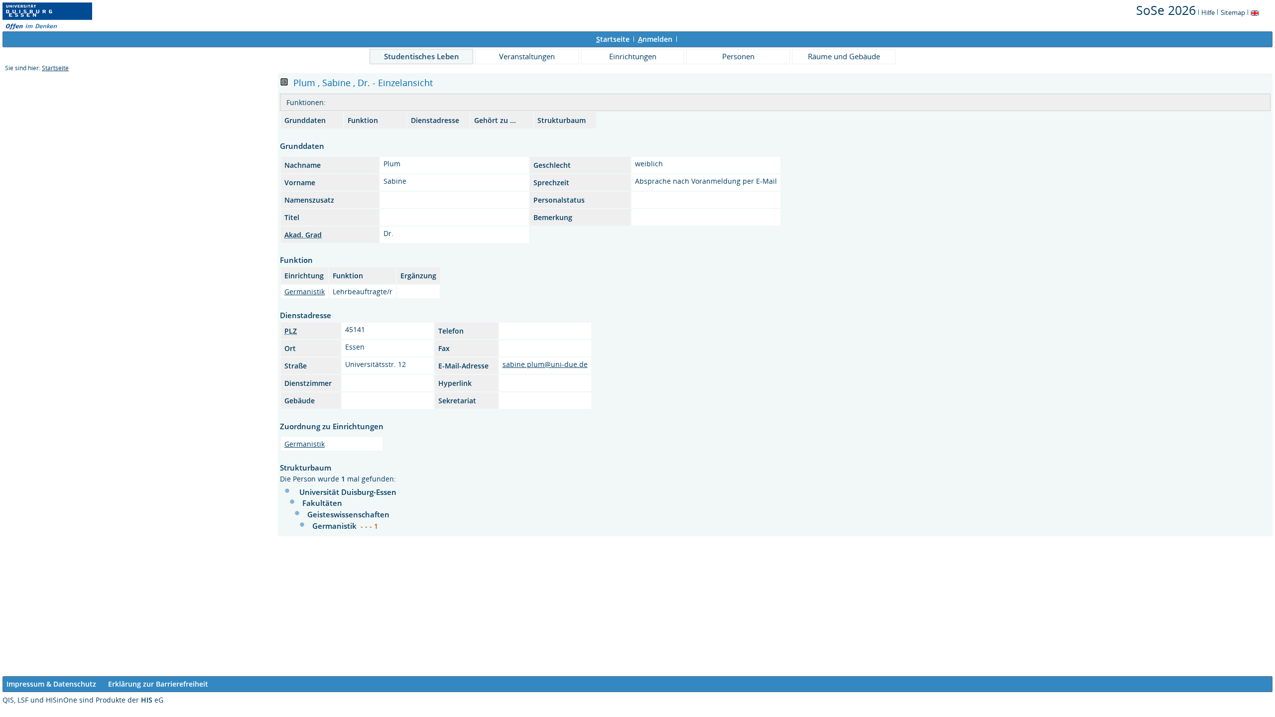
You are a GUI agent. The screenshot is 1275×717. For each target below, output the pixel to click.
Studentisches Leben (421, 56)
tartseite (613, 39)
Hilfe (1208, 12)
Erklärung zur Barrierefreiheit (158, 684)
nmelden (655, 39)
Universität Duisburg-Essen (347, 492)
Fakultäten (322, 503)
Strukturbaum (561, 120)
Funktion (363, 120)
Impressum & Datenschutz (51, 684)
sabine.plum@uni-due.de (545, 364)
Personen (738, 56)
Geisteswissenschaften (348, 514)
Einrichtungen (632, 56)
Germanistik (304, 291)
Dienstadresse (435, 120)
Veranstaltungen (527, 56)
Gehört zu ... (495, 120)
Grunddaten (305, 120)
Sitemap (1233, 12)
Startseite (55, 68)
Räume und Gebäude (844, 56)
